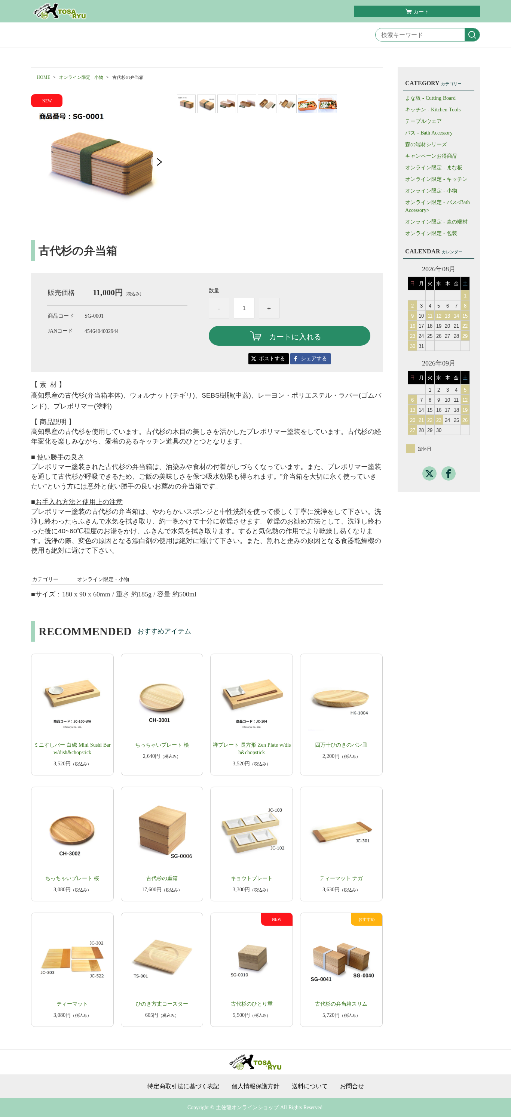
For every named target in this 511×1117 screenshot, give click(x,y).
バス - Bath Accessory (429, 133)
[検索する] (472, 35)
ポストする (272, 358)
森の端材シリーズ (426, 144)
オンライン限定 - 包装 (431, 233)
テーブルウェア (423, 121)
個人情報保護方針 (255, 1086)
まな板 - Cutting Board (430, 98)
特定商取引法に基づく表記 (183, 1086)
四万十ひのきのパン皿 (341, 745)
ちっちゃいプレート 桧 (162, 745)
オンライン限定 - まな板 (433, 167)
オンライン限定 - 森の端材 (436, 222)
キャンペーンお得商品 (431, 156)
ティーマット (72, 1004)
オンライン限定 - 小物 (81, 77)
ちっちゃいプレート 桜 (72, 878)
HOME (43, 77)
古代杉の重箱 (162, 878)
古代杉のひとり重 (252, 1004)
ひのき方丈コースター (162, 1004)
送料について (310, 1086)
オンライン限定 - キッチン (436, 179)
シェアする (314, 358)
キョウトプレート (252, 878)
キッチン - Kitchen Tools (432, 109)
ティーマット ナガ (341, 878)
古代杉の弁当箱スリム (341, 1004)
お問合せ (352, 1086)
